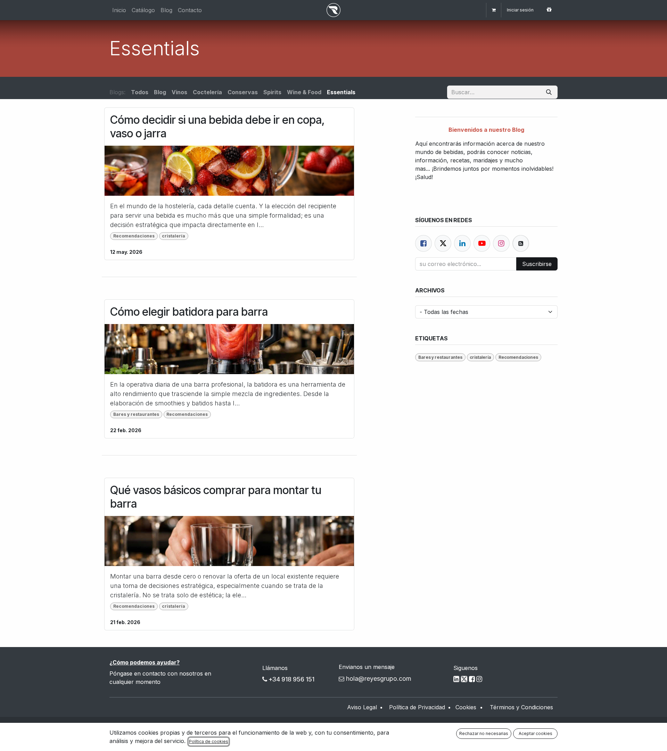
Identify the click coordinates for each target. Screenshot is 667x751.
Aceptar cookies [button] (535, 733)
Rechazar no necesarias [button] (483, 733)
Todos (139, 92)
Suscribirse (537, 263)
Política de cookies (208, 741)
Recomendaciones (134, 236)
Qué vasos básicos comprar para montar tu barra (215, 497)
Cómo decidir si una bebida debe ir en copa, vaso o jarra (217, 126)
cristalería (173, 236)
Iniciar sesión (520, 10)
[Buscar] (549, 92)
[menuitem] (119, 10)
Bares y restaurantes (136, 414)
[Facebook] (423, 243)
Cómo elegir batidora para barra (189, 311)
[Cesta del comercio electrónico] (493, 10)
